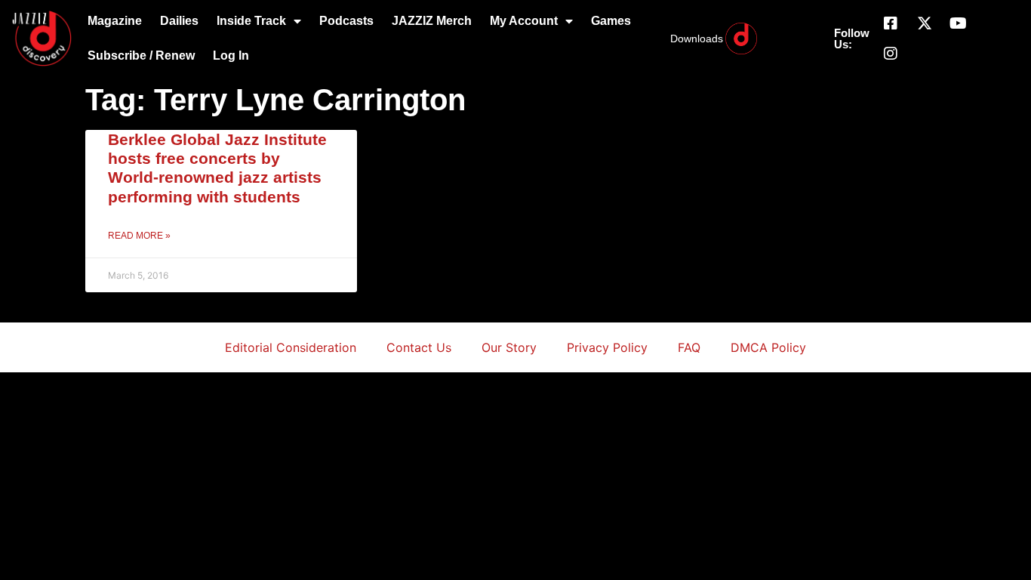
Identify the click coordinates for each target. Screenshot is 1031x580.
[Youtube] (958, 23)
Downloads (696, 38)
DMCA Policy (768, 347)
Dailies (179, 20)
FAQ (689, 347)
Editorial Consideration (290, 347)
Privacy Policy (607, 347)
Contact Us (418, 347)
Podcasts (346, 20)
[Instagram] (891, 54)
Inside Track (251, 20)
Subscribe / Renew (141, 55)
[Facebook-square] (891, 23)
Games (611, 20)
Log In (231, 55)
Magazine (115, 20)
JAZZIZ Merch (432, 20)
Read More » (139, 235)
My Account (524, 20)
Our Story (509, 347)
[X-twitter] (924, 23)
